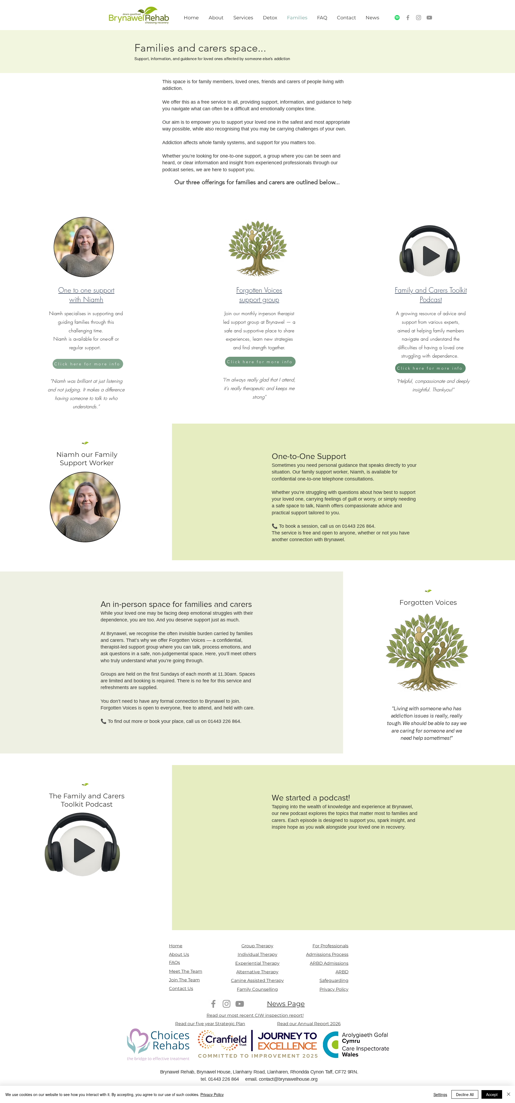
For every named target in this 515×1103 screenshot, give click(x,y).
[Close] (508, 1094)
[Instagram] (418, 17)
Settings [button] (440, 1094)
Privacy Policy (212, 1094)
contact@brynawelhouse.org (288, 1079)
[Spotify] (397, 17)
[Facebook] (407, 17)
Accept (492, 1094)
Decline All (465, 1094)
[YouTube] (429, 17)
